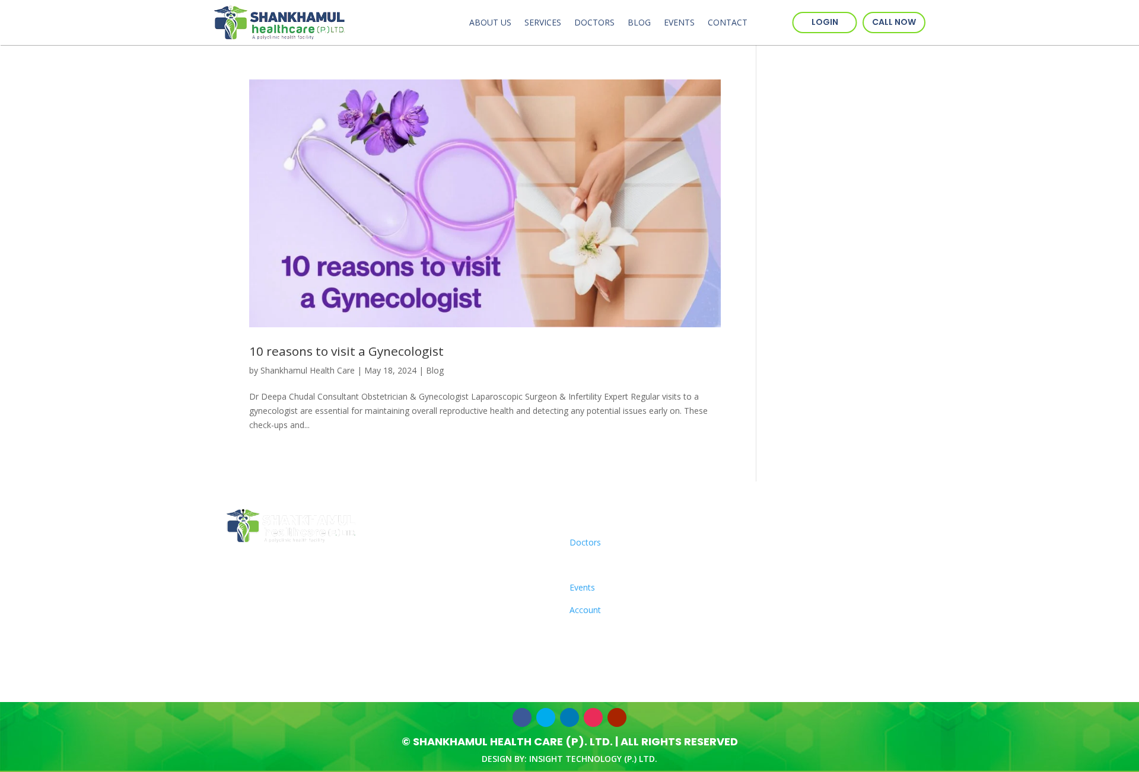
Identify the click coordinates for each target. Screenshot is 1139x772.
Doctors (594, 22)
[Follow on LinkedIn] (569, 717)
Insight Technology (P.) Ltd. (593, 758)
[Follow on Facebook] (522, 717)
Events (679, 22)
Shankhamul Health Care (307, 370)
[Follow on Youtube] (616, 717)
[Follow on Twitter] (545, 717)
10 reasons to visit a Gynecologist (346, 351)
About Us (490, 22)
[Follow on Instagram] (593, 717)
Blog (639, 22)
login (825, 22)
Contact (727, 22)
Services (542, 22)
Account (585, 609)
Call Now (894, 22)
